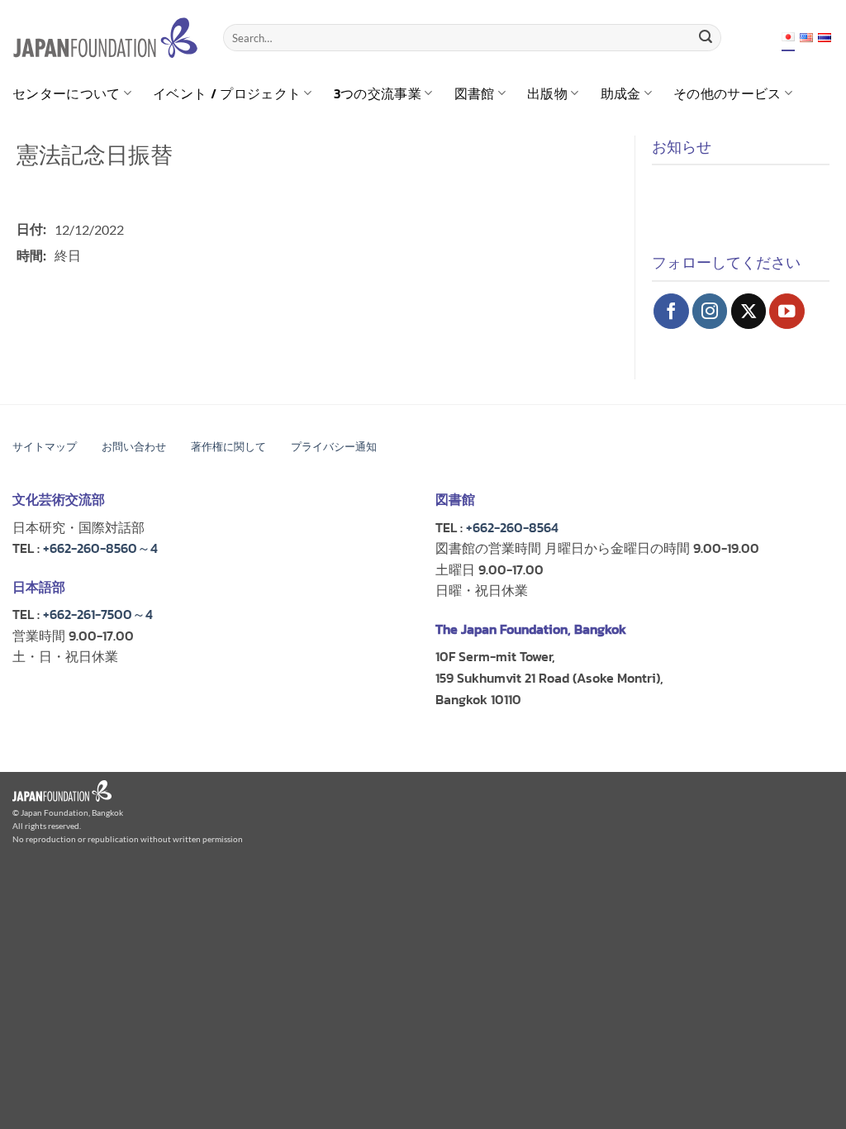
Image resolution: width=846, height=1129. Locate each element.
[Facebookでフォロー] (671, 311)
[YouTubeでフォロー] (787, 311)
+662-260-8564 (512, 527)
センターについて (66, 93)
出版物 (547, 93)
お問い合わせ (134, 447)
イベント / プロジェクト (227, 93)
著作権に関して (228, 447)
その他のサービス (727, 93)
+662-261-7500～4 (98, 614)
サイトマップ (44, 447)
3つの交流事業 (377, 93)
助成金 (621, 93)
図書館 (474, 93)
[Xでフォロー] (749, 311)
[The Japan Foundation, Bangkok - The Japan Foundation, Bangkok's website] (105, 38)
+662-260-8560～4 (100, 548)
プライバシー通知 (334, 447)
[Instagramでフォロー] (710, 311)
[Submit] (706, 38)
